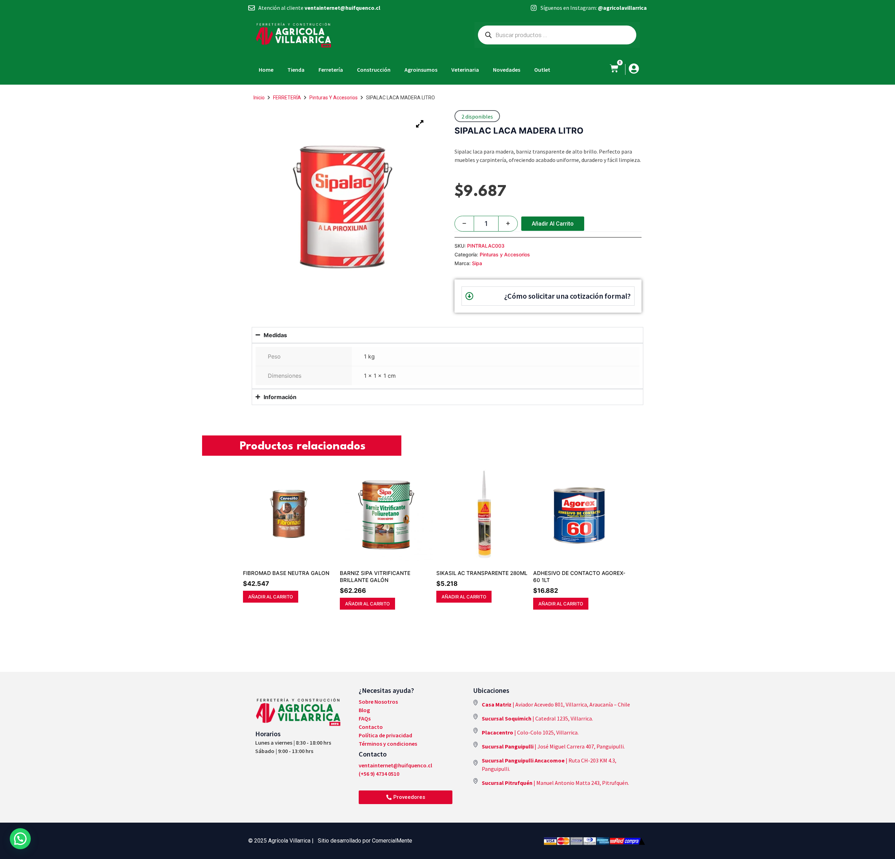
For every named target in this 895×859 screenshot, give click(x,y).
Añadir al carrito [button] (270, 596)
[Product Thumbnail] (420, 124)
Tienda (296, 69)
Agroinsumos (420, 69)
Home (266, 69)
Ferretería (330, 69)
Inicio (259, 97)
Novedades (506, 69)
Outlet (542, 69)
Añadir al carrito (553, 223)
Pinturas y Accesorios (333, 97)
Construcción (374, 69)
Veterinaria (465, 69)
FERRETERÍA (287, 97)
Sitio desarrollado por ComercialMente (365, 840)
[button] (20, 838)
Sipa (477, 263)
